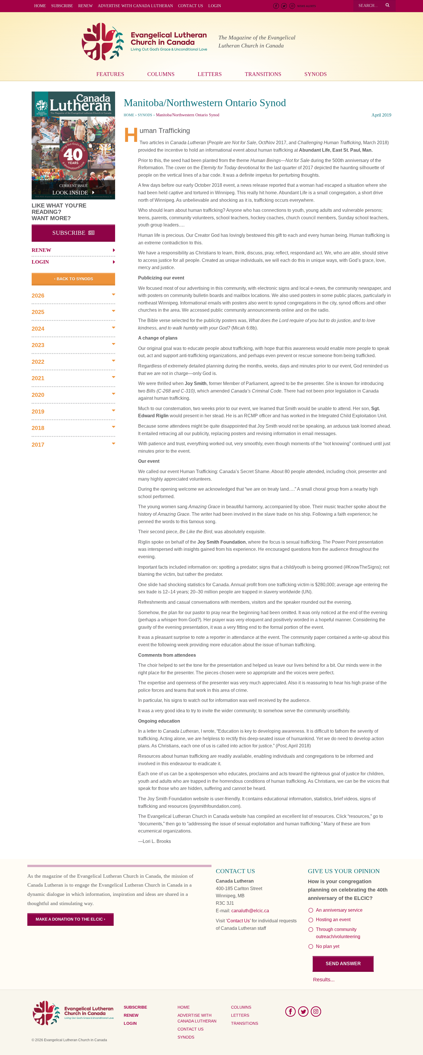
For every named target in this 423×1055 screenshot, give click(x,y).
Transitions (263, 74)
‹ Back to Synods (73, 279)
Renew (85, 6)
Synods (315, 74)
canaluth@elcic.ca (250, 910)
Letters (210, 74)
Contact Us (190, 6)
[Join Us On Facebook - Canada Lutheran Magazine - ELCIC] (276, 6)
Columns (161, 74)
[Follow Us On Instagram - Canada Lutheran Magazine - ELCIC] (292, 6)
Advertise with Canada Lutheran (135, 6)
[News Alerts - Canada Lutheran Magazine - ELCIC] (306, 6)
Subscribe (62, 6)
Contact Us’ (239, 920)
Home (40, 6)
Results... (324, 979)
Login (214, 6)
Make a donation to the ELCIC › (70, 919)
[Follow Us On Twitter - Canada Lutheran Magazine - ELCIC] (284, 6)
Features (110, 74)
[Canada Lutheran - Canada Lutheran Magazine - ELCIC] (144, 41)
